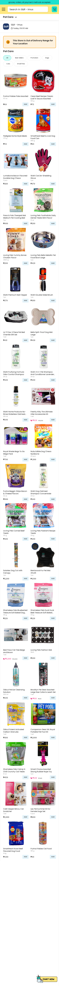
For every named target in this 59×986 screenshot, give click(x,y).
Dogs (47, 58)
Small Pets (21, 64)
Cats (8, 64)
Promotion (34, 58)
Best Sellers (19, 58)
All (7, 58)
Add (25, 104)
